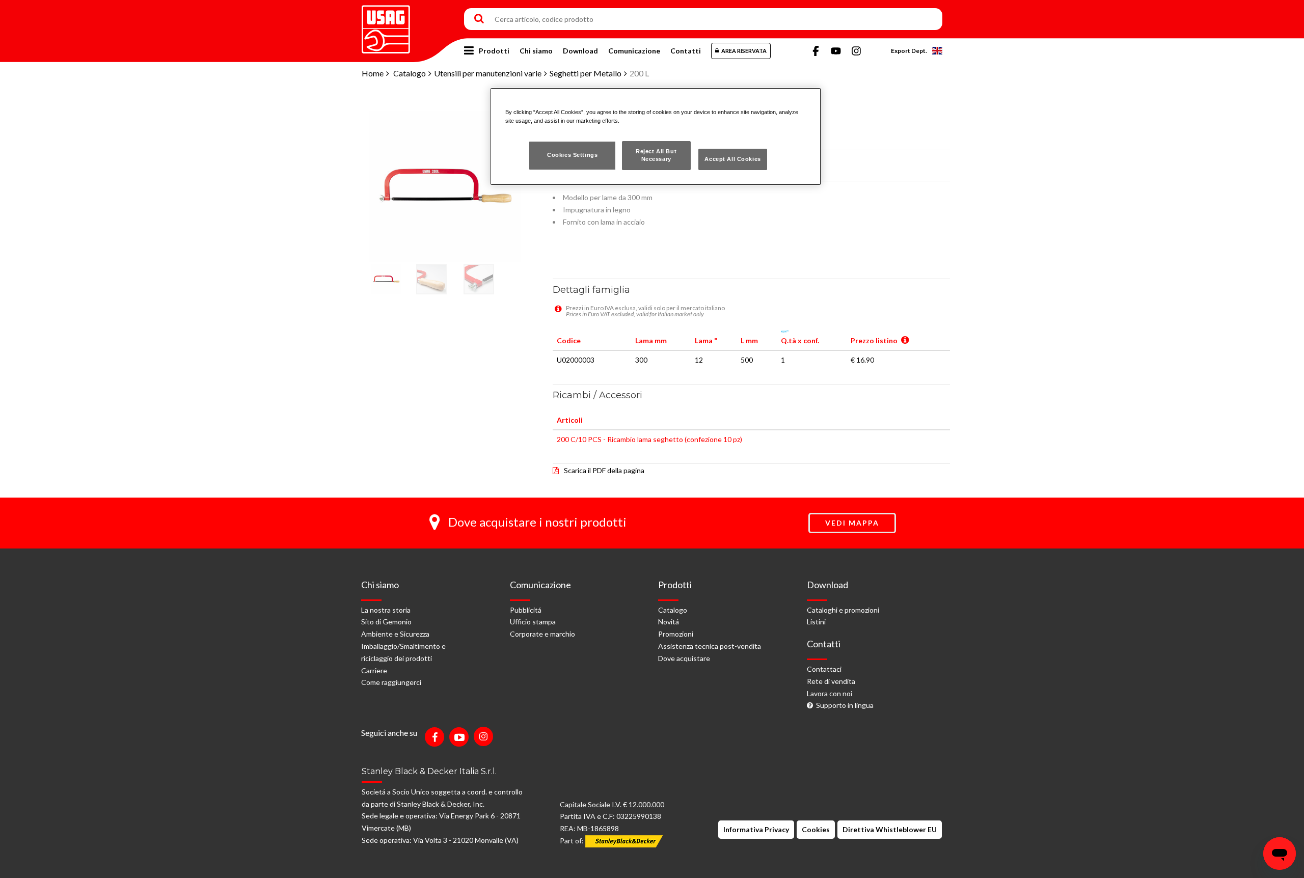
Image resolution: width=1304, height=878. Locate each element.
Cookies (816, 829)
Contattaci (824, 669)
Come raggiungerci (391, 682)
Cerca (479, 19)
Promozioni (675, 633)
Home (373, 73)
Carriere (374, 670)
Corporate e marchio (542, 633)
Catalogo (409, 73)
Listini (816, 621)
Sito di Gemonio (386, 621)
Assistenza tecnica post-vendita (709, 646)
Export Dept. (909, 50)
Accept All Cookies (732, 159)
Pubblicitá (525, 610)
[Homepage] (386, 25)
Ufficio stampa (533, 621)
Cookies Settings (572, 155)
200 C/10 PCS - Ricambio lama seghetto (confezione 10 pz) (649, 439)
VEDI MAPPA (852, 522)
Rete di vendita (831, 681)
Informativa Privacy (756, 829)
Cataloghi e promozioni (843, 610)
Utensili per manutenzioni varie (487, 73)
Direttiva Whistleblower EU (890, 829)
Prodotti (494, 50)
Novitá (668, 621)
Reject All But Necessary (656, 155)
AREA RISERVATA (744, 50)
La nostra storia (386, 610)
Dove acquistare (684, 658)
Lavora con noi (829, 693)
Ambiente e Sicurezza (395, 633)
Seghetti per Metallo (585, 73)
